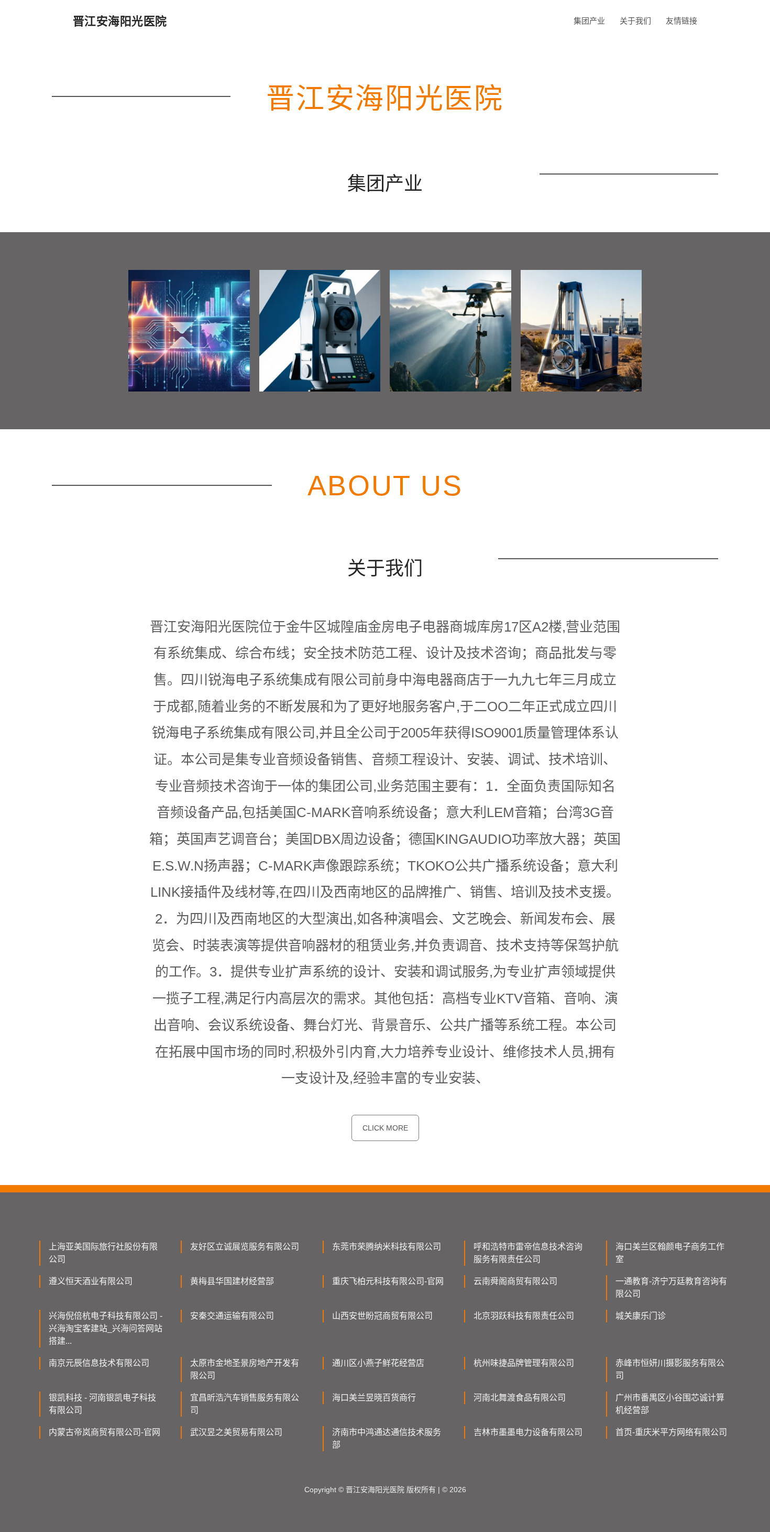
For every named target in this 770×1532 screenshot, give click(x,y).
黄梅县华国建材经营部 (232, 1281)
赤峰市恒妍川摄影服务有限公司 (669, 1369)
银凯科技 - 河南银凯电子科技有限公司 (102, 1404)
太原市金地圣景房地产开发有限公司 (244, 1369)
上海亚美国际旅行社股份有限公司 (103, 1253)
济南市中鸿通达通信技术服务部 (386, 1438)
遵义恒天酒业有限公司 (91, 1281)
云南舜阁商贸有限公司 (515, 1281)
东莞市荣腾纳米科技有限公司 (386, 1246)
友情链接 (681, 20)
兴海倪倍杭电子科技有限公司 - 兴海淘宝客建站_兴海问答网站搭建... (105, 1328)
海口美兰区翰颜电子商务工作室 (669, 1253)
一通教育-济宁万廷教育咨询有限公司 (671, 1287)
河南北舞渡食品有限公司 (520, 1397)
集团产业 (589, 20)
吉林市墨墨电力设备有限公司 (528, 1432)
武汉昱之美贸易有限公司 (236, 1432)
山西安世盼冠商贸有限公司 (382, 1315)
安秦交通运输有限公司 (232, 1315)
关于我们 (635, 20)
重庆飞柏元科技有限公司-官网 (388, 1281)
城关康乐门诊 (640, 1315)
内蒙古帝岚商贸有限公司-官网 (104, 1432)
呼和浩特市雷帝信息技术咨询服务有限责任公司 (528, 1253)
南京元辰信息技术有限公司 (99, 1363)
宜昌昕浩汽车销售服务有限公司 (244, 1404)
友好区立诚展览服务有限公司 (244, 1246)
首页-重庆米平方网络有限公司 (671, 1432)
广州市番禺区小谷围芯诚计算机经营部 (669, 1404)
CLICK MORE (385, 1128)
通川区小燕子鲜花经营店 (378, 1363)
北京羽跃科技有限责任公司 (524, 1315)
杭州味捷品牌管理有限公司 (524, 1363)
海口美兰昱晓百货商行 (374, 1397)
